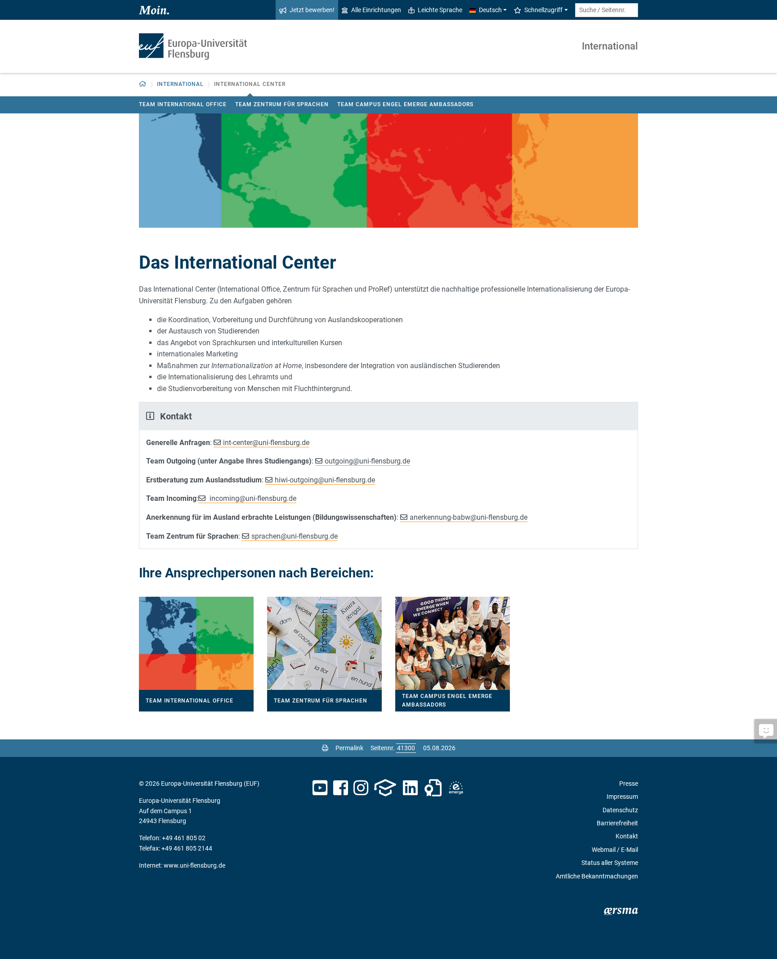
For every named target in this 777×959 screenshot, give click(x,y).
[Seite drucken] (325, 748)
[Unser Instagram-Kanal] (360, 788)
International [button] (180, 84)
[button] (143, 84)
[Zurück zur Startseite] (193, 46)
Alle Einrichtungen (376, 10)
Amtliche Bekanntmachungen (597, 876)
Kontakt (627, 836)
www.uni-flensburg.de (194, 865)
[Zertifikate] (433, 788)
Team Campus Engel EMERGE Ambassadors (405, 104)
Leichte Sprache (440, 10)
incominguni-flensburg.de (252, 498)
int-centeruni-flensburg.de (266, 442)
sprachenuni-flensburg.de (294, 536)
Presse (628, 783)
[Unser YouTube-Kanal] (320, 788)
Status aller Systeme (609, 862)
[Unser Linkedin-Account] (410, 788)
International (610, 46)
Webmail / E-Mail (615, 849)
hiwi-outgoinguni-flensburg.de (325, 480)
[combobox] (606, 10)
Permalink (349, 748)
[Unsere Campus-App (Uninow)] (385, 788)
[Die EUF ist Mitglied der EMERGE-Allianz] (455, 788)
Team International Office (183, 104)
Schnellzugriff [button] (543, 10)
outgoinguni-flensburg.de (367, 461)
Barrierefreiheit (617, 823)
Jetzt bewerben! (312, 10)
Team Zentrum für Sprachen (282, 104)
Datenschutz (620, 810)
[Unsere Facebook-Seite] (340, 788)
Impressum (622, 796)
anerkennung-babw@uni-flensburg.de (468, 517)
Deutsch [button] (490, 10)
